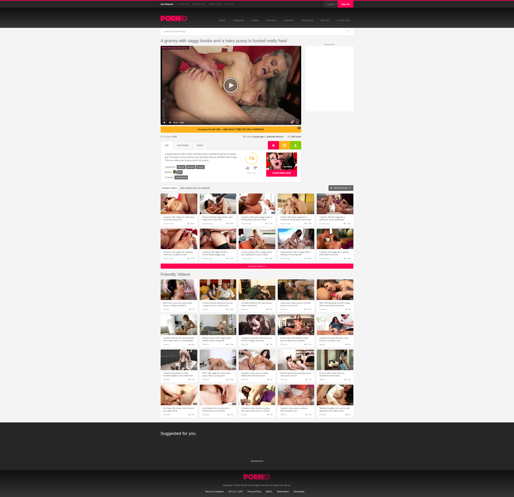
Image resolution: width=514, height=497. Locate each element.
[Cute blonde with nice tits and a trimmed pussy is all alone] (218, 395)
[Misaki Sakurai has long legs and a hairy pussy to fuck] (296, 360)
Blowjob (190, 167)
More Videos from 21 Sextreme (195, 188)
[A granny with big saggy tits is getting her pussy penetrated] (335, 204)
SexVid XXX (183, 4)
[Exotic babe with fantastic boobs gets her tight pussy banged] (296, 324)
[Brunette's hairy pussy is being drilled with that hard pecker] (257, 360)
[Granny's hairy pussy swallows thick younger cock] (296, 395)
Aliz (179, 172)
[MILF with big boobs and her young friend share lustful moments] (335, 289)
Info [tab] (167, 145)
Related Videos (169, 188)
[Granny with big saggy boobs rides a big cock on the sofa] (218, 204)
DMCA (269, 491)
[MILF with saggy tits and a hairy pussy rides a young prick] (218, 360)
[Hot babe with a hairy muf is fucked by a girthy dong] (179, 395)
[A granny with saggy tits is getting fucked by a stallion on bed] (179, 239)
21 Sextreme (181, 177)
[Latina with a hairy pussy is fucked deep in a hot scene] (296, 289)
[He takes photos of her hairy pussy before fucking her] (257, 289)
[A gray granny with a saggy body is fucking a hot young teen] (296, 239)
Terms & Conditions (214, 491)
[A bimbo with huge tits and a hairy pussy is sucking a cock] (335, 324)
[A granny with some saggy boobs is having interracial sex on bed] (257, 204)
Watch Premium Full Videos (175, 47)
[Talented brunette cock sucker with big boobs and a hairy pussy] (335, 395)
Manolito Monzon (275, 137)
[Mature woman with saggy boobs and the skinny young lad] (218, 324)
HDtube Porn (199, 4)
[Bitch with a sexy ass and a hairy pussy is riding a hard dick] (179, 289)
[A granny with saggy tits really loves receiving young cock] (179, 204)
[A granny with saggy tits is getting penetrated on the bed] (335, 239)
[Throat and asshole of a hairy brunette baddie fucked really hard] (179, 360)
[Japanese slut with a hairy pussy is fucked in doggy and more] (257, 324)
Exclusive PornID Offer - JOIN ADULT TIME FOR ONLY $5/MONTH (231, 129)
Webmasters (283, 491)
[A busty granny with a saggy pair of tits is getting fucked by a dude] (257, 239)
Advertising (299, 491)
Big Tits (181, 167)
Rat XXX (229, 4)
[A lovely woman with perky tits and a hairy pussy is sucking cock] (218, 289)
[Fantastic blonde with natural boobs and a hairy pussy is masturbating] (179, 324)
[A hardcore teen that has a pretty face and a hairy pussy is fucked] (257, 395)
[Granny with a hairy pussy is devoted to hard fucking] (335, 360)
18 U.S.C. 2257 (235, 491)
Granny (200, 167)
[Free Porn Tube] (174, 18)
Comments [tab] (183, 145)
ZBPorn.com (215, 4)
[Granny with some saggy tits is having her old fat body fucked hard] (296, 204)
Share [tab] (200, 145)
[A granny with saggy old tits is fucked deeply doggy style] (218, 239)
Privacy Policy (254, 491)
